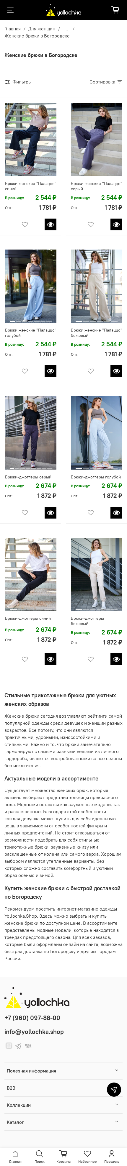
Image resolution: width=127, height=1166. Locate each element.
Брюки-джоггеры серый (28, 477)
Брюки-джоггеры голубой (96, 477)
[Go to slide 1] (14, 172)
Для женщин (41, 29)
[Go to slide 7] (49, 319)
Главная (12, 29)
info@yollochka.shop (34, 1032)
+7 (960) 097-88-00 (32, 1018)
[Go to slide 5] (107, 172)
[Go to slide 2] (25, 172)
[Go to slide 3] (36, 172)
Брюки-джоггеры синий (28, 618)
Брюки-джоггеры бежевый (87, 621)
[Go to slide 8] (49, 466)
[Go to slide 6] (114, 172)
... (66, 28)
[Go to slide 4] (47, 172)
